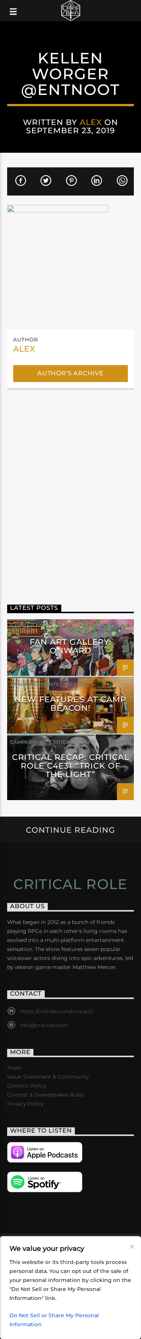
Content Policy (26, 1085)
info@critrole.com (44, 1025)
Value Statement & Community (48, 1076)
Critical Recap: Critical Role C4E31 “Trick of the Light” (70, 765)
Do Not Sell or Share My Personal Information (54, 1320)
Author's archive (70, 373)
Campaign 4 (26, 742)
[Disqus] (70, 491)
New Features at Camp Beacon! (70, 704)
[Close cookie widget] (132, 1246)
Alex (91, 122)
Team (14, 1067)
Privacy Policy (25, 1103)
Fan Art (21, 627)
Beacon (77, 684)
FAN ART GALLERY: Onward (70, 646)
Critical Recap (70, 742)
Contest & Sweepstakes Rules (45, 1094)
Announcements (34, 684)
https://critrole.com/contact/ (56, 1011)
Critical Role (70, 884)
